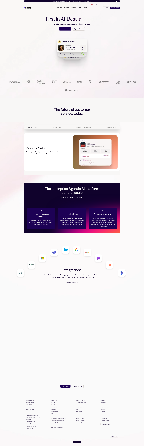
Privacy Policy (103, 418)
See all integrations (72, 282)
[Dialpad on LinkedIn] (109, 429)
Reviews (102, 409)
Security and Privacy (31, 426)
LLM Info (102, 411)
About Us (102, 400)
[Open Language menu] (92, 4)
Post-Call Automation (56, 423)
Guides (77, 414)
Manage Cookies (104, 420)
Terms (102, 416)
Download (108, 4)
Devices (78, 416)
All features (54, 400)
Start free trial (78, 386)
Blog (77, 409)
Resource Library (80, 407)
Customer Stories (80, 400)
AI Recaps (53, 409)
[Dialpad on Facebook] (101, 429)
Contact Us (103, 414)
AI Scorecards (54, 411)
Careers (102, 405)
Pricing (85, 7)
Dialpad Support (30, 402)
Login (119, 4)
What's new (79, 411)
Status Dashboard (80, 425)
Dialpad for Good (80, 418)
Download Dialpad (106, 424)
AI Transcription (55, 414)
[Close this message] (116, 1)
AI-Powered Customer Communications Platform (33, 416)
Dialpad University (80, 420)
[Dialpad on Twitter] (105, 429)
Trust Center (29, 428)
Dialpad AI (28, 419)
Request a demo (115, 7)
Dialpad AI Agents (30, 400)
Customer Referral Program (83, 423)
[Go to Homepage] (30, 7)
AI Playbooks (54, 407)
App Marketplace (30, 421)
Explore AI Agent (78, 29)
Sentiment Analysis (56, 425)
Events (77, 405)
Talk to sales (65, 386)
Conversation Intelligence (57, 420)
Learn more (72, 202)
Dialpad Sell (29, 405)
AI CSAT (53, 402)
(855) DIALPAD (67, 441)
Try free (106, 7)
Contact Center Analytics (57, 416)
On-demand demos (81, 402)
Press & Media (104, 407)
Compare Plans (30, 409)
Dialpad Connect (30, 407)
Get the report (87, 1)
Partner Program (30, 424)
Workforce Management (57, 427)
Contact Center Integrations (58, 418)
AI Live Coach (54, 405)
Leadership (103, 402)
